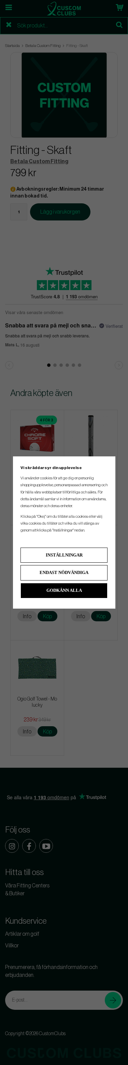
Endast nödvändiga (64, 572)
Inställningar (64, 555)
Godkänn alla (64, 590)
